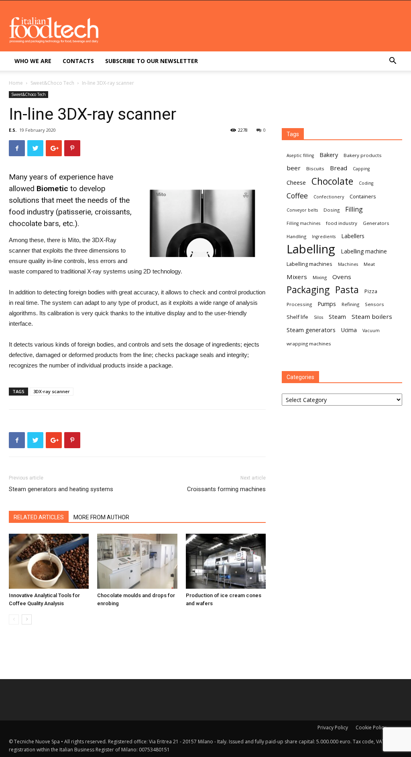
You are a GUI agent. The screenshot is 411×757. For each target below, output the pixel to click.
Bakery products (363, 155)
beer (294, 168)
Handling (296, 236)
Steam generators (311, 330)
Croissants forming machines (226, 489)
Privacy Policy (332, 727)
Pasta (347, 290)
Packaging (308, 290)
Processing (299, 304)
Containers (363, 196)
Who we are (32, 61)
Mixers (297, 277)
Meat (369, 264)
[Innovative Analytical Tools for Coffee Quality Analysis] (49, 561)
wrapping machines (309, 344)
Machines (348, 264)
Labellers (352, 236)
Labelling (311, 249)
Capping (361, 168)
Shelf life (297, 316)
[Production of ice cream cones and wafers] (226, 561)
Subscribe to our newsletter (151, 61)
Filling (354, 209)
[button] (392, 61)
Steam (337, 316)
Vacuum (371, 330)
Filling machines (303, 223)
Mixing (320, 277)
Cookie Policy (371, 727)
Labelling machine (364, 251)
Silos (318, 317)
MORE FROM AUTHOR (101, 517)
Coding (366, 183)
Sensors (374, 304)
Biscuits (315, 168)
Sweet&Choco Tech (52, 83)
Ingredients (324, 236)
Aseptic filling (300, 155)
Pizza (370, 291)
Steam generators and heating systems (61, 489)
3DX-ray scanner (51, 391)
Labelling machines (309, 263)
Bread (338, 168)
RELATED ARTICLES (39, 517)
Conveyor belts (302, 210)
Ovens (341, 277)
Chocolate (332, 181)
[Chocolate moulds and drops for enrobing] (137, 561)
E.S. (12, 130)
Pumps (326, 304)
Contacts (78, 61)
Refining (350, 304)
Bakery (328, 155)
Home (16, 83)
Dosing (332, 210)
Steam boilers (372, 316)
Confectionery (328, 197)
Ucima (349, 330)
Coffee (297, 196)
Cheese (296, 182)
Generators (376, 223)
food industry (341, 223)
